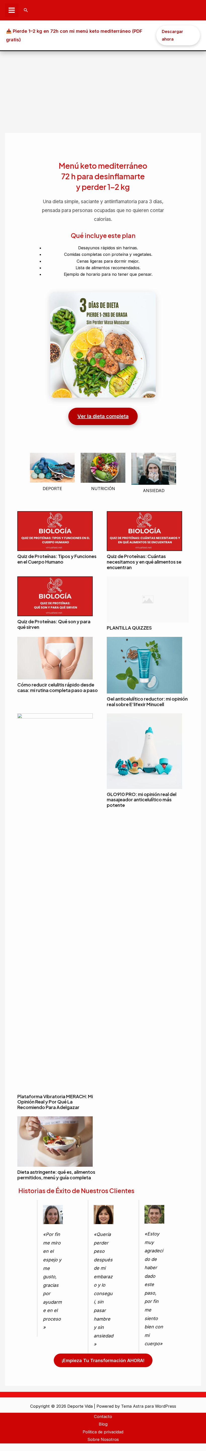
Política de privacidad (103, 1431)
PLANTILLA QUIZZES (129, 628)
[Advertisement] (103, 89)
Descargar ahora (172, 35)
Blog (103, 1424)
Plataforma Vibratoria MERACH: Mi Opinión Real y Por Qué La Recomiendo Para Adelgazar (55, 1101)
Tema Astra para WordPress (148, 1406)
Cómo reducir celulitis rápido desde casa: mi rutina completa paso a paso (57, 687)
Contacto (103, 1416)
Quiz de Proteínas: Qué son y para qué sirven (53, 624)
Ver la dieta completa (103, 416)
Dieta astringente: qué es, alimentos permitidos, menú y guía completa (56, 1174)
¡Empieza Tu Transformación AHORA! (103, 1360)
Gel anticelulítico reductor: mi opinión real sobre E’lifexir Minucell (147, 701)
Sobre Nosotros (103, 1439)
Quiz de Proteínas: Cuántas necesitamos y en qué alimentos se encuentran (144, 561)
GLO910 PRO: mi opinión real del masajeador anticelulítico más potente (141, 799)
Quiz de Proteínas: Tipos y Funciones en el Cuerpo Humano (56, 559)
